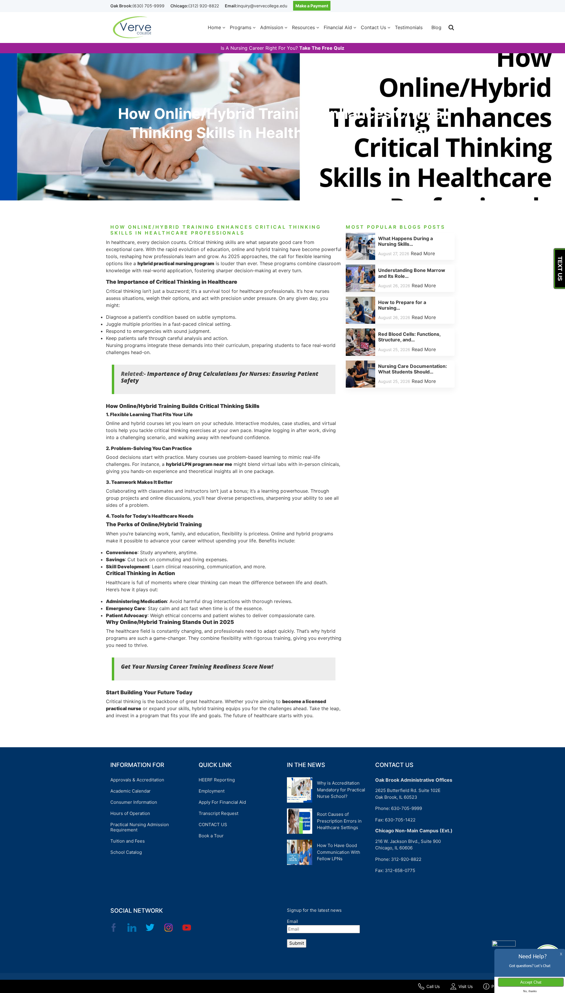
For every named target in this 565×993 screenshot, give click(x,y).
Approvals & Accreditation (137, 780)
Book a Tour (211, 835)
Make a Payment (311, 5)
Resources (303, 27)
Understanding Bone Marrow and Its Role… (411, 273)
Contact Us (373, 27)
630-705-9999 (406, 808)
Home (214, 27)
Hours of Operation (130, 813)
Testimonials (409, 27)
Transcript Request (218, 813)
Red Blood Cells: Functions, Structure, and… (409, 337)
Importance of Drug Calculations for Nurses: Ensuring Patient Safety (219, 377)
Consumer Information (133, 802)
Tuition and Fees (127, 841)
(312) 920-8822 (203, 5)
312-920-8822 (406, 859)
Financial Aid (338, 27)
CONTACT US (213, 824)
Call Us (433, 986)
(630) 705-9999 (148, 5)
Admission (271, 27)
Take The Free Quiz (321, 48)
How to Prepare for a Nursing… (402, 305)
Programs (240, 27)
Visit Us (465, 986)
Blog (436, 27)
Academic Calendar (130, 791)
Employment (212, 791)
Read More (423, 253)
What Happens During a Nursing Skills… (405, 241)
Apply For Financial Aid (222, 802)
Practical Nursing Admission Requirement (139, 827)
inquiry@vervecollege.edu (262, 5)
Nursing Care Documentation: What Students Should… (412, 369)
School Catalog (126, 852)
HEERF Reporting (217, 780)
